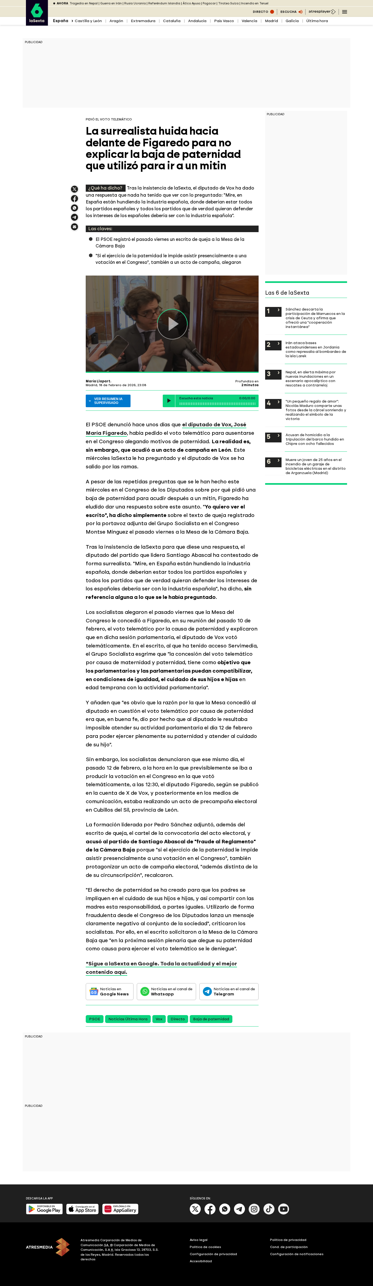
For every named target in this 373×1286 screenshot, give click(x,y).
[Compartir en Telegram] (74, 219)
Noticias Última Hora (127, 1019)
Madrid (271, 21)
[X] (74, 191)
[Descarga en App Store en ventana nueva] (82, 1213)
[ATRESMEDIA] (50, 1250)
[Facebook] (210, 1213)
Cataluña (171, 21)
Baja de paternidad (211, 1019)
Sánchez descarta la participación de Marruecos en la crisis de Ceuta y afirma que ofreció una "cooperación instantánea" (315, 318)
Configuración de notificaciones (297, 1254)
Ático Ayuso (191, 3)
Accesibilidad (201, 1261)
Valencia (249, 21)
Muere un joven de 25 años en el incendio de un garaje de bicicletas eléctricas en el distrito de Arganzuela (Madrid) (316, 466)
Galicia (292, 21)
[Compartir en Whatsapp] (74, 210)
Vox (159, 1019)
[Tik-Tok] (269, 1213)
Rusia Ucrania (135, 3)
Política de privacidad (288, 1240)
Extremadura (143, 21)
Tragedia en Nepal (84, 3)
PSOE (94, 1019)
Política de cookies (205, 1247)
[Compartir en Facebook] (74, 201)
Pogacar (209, 3)
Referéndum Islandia (164, 3)
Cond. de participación (289, 1247)
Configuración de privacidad (213, 1254)
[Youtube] (283, 1213)
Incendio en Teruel (254, 3)
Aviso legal (199, 1240)
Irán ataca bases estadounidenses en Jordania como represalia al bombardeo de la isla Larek (316, 349)
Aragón (116, 21)
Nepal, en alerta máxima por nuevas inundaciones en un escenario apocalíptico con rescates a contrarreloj (311, 378)
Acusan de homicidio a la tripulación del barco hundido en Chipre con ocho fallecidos (315, 439)
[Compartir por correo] (74, 229)
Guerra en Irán (111, 3)
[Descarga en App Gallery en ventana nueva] (120, 1213)
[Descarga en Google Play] (44, 1213)
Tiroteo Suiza (228, 3)
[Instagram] (254, 1213)
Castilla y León (88, 21)
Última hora (317, 21)
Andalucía (197, 21)
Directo (178, 1019)
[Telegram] (239, 1213)
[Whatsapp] (224, 1213)
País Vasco (224, 21)
